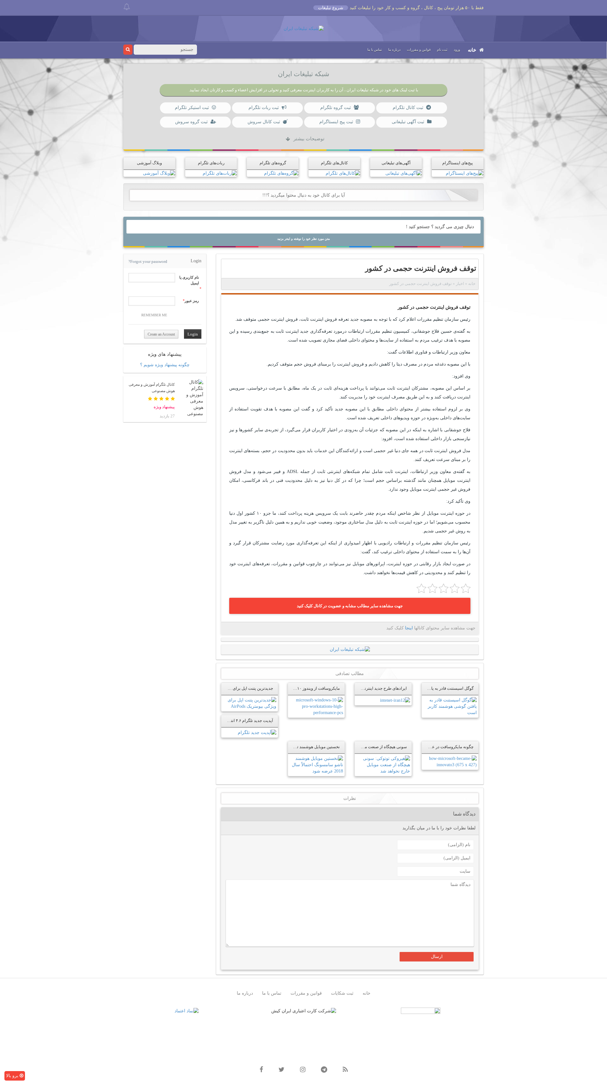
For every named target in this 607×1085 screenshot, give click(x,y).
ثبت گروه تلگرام (335, 107)
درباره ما (394, 50)
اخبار (460, 284)
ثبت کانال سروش (264, 121)
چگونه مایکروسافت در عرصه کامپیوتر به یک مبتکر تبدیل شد (423, 747)
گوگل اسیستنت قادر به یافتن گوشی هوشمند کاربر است (426, 688)
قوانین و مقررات (419, 50)
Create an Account (161, 334)
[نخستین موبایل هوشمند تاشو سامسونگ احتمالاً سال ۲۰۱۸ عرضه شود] (316, 764)
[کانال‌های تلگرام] (343, 173)
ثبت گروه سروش (191, 121)
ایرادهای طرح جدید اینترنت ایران (379, 688)
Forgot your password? (147, 261)
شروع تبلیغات (330, 7)
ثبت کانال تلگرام (408, 107)
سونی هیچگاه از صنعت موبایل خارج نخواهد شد (367, 747)
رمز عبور (192, 301)
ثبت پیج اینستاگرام (336, 121)
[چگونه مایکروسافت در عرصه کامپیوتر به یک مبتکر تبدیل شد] (450, 761)
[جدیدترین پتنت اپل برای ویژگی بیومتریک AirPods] (249, 703)
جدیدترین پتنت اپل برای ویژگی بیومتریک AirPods (231, 688)
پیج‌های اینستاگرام (457, 163)
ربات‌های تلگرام (211, 163)
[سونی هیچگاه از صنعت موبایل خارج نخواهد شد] (383, 764)
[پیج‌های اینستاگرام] (464, 173)
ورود (457, 50)
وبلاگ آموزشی (149, 163)
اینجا (409, 628)
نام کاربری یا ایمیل (189, 280)
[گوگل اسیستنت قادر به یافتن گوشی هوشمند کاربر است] (450, 706)
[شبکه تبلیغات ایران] (304, 28)
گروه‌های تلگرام (273, 163)
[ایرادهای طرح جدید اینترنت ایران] (395, 700)
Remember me (154, 315)
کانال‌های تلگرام (334, 163)
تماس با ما (374, 50)
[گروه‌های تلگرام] (281, 173)
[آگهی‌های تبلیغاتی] (403, 173)
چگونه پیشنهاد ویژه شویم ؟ (165, 364)
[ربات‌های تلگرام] (220, 173)
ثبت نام (442, 50)
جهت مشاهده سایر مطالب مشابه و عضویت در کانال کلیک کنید (350, 605)
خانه (472, 49)
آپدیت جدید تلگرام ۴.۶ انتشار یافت (244, 720)
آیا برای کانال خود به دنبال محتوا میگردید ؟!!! (303, 195)
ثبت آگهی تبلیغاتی (408, 121)
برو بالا (13, 1075)
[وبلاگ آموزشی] (159, 173)
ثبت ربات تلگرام (263, 107)
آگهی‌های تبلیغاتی (396, 163)
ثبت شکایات (342, 993)
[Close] (126, 6)
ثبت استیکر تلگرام (192, 107)
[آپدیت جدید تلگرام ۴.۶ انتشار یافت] (257, 732)
